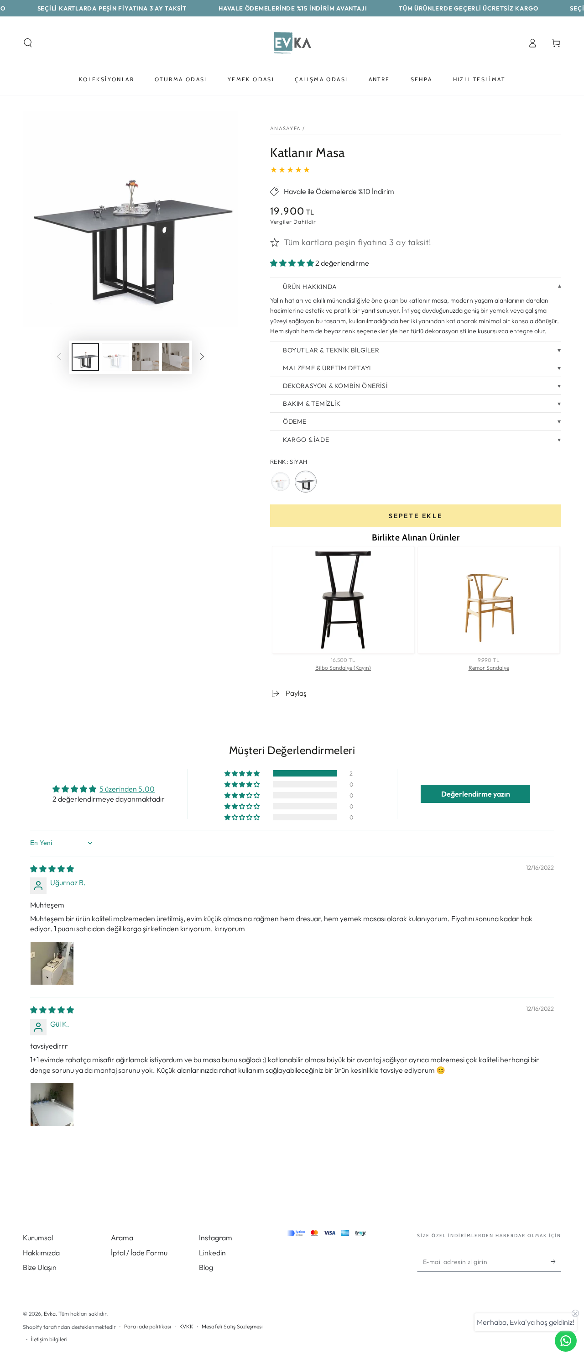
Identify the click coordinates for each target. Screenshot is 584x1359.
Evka (50, 1313)
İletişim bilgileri (49, 1339)
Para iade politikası (147, 1326)
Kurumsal (38, 1237)
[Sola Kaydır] (59, 357)
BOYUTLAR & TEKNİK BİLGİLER (331, 350)
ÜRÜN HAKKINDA (310, 287)
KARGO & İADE (306, 440)
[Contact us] (566, 1341)
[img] (52, 868)
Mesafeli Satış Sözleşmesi (232, 1326)
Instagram (215, 1237)
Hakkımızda (41, 1252)
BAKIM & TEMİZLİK (312, 403)
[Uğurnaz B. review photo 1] (52, 963)
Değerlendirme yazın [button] (475, 793)
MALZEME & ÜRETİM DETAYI (327, 368)
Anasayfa (285, 128)
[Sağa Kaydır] (202, 357)
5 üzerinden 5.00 (127, 788)
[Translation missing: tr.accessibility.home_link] (292, 43)
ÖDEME (295, 421)
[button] (28, 43)
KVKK (186, 1326)
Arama (122, 1237)
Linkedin (212, 1252)
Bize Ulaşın (40, 1267)
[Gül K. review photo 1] (52, 1104)
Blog (206, 1267)
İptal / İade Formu (139, 1252)
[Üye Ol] (556, 1261)
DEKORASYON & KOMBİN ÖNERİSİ (335, 386)
